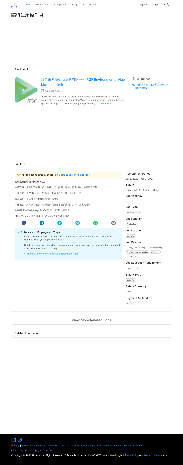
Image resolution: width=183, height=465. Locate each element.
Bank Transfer (132, 303)
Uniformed (155, 252)
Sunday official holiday (136, 248)
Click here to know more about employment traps (51, 253)
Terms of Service (153, 455)
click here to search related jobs (72, 174)
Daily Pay (131, 280)
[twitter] (59, 223)
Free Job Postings (85, 445)
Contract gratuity (155, 248)
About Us (53, 445)
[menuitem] (27, 4)
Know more (105, 103)
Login (156, 4)
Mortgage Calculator (41, 450)
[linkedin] (41, 223)
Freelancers (42, 4)
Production (131, 224)
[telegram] (77, 223)
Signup (143, 4)
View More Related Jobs (91, 320)
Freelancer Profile (133, 445)
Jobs (27, 4)
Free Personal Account (109, 445)
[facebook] (24, 223)
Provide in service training (137, 252)
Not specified (132, 268)
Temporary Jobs (133, 212)
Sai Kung (130, 236)
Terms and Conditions (33, 445)
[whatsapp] (95, 223)
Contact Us (66, 445)
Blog (74, 4)
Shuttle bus (131, 256)
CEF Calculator (19, 450)
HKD (129, 292)
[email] (113, 223)
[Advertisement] (91, 41)
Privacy (15, 445)
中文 (166, 4)
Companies (60, 4)
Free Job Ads (90, 4)
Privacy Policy (130, 455)
